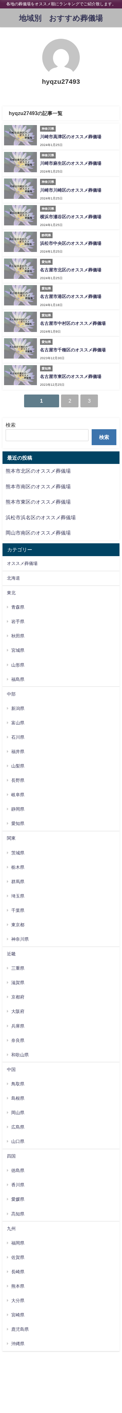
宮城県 (17, 650)
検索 (11, 424)
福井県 (17, 751)
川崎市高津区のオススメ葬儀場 (70, 136)
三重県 (17, 968)
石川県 (17, 737)
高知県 (17, 1214)
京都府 (17, 997)
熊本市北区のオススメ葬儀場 (38, 470)
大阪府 (17, 1011)
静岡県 (17, 809)
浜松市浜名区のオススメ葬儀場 (41, 517)
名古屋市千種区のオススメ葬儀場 (73, 350)
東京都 (17, 925)
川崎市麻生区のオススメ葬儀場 (70, 163)
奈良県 (17, 1040)
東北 (11, 593)
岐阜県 (17, 794)
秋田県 (17, 636)
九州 (11, 1228)
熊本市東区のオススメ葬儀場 (38, 501)
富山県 (17, 723)
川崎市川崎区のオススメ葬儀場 (70, 190)
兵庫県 (17, 1026)
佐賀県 (17, 1257)
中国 (11, 1069)
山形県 (17, 665)
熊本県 (17, 1286)
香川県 (17, 1185)
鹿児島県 (20, 1329)
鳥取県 (17, 1084)
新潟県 (17, 708)
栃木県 (17, 867)
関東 (11, 838)
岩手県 (17, 621)
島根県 (17, 1098)
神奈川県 (20, 939)
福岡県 (17, 1243)
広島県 (17, 1127)
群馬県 (17, 881)
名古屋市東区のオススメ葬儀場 (70, 376)
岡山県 (17, 1112)
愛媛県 (17, 1199)
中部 (11, 694)
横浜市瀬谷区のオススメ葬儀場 (70, 216)
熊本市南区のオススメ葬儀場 (38, 486)
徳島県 (17, 1170)
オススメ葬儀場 (22, 563)
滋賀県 (17, 982)
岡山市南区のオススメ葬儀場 (38, 532)
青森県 (17, 607)
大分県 (17, 1300)
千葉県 (17, 910)
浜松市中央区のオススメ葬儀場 (70, 243)
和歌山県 (20, 1055)
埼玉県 (17, 896)
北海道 (13, 578)
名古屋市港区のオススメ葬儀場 (70, 296)
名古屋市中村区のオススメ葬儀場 (73, 323)
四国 (11, 1156)
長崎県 (17, 1272)
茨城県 (17, 853)
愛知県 (17, 823)
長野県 (17, 780)
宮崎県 (17, 1315)
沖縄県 (17, 1343)
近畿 (11, 954)
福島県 (17, 679)
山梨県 (17, 766)
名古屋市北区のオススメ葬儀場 (70, 270)
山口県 (17, 1141)
